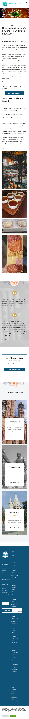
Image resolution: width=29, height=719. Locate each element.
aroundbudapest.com (7, 579)
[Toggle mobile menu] (26, 2)
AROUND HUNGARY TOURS (13, 630)
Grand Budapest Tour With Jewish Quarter (14, 587)
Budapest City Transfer (14, 687)
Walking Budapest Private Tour (15, 623)
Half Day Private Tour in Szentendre (15, 639)
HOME (12, 555)
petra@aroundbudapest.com (9, 574)
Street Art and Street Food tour (16, 146)
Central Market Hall (17, 108)
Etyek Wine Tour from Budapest (14, 669)
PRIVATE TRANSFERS (14, 675)
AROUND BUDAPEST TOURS (14, 560)
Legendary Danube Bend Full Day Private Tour (15, 650)
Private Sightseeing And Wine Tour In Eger (15, 661)
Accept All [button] (13, 715)
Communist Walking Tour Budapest (15, 608)
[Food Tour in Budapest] (14, 235)
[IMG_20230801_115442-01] (14, 190)
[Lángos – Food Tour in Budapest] (14, 219)
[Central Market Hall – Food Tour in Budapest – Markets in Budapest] (14, 151)
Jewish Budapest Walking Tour (14, 598)
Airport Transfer (14, 681)
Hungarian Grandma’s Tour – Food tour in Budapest (15, 702)
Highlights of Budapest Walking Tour (15, 569)
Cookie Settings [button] (5, 715)
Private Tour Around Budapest (15, 577)
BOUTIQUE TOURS (13, 692)
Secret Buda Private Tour (15, 616)
